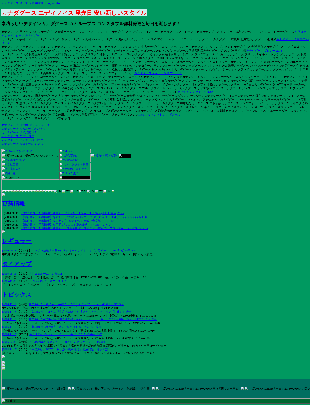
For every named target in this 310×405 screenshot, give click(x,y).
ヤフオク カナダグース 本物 (195, 92)
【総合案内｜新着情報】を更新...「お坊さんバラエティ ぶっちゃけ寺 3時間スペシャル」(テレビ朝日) (86, 217)
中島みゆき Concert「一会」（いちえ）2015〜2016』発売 (65, 326)
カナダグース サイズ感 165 (18, 132)
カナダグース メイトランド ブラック (158, 73)
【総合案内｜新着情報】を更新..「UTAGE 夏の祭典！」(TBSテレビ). (65, 224)
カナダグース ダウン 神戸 (17, 136)
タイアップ (17, 264)
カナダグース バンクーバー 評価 (22, 140)
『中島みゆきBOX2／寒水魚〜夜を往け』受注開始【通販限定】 (70, 349)
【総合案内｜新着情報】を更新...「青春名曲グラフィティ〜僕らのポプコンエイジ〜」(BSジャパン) (85, 228)
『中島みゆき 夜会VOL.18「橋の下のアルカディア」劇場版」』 (70, 341)
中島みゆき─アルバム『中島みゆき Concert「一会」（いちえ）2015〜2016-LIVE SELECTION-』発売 (93, 319)
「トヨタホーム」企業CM (45, 273)
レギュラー (17, 241)
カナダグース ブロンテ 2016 (264, 50)
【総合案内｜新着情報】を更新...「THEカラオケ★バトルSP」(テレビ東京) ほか (72, 213)
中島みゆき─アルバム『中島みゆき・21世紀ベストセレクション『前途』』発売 (80, 311)
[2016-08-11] (9, 273)
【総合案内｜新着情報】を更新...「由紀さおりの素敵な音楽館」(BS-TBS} (68, 220)
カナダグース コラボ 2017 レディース (25, 124)
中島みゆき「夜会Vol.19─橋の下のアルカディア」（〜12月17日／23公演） (76, 304)
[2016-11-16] (9, 311)
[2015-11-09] (9, 281)
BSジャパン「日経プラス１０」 (49, 281)
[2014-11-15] (9, 349)
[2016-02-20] (9, 341)
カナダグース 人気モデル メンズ (22, 143)
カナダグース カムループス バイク (23, 128)
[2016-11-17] (9, 304)
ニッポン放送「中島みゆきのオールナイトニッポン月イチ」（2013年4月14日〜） (84, 250)
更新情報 (13, 203)
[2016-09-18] (9, 250)
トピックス (17, 294)
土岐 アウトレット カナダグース (159, 114)
